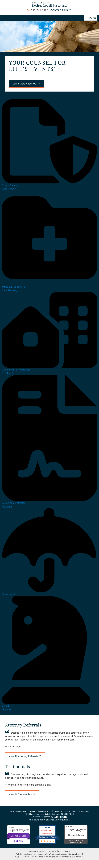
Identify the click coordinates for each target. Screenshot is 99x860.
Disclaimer (52, 851)
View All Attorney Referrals (23, 756)
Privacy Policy (64, 851)
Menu (92, 18)
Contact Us (59, 10)
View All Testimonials (20, 794)
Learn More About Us (25, 83)
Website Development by (49, 816)
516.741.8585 (39, 10)
